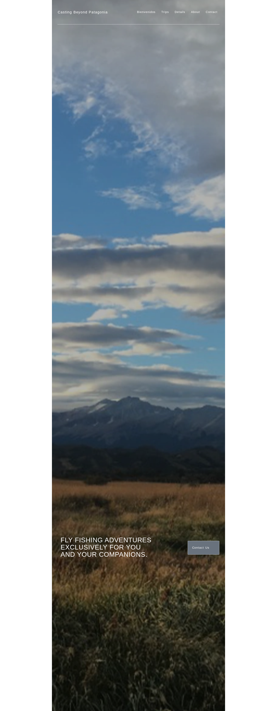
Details (180, 12)
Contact (212, 12)
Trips (165, 12)
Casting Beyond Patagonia (83, 12)
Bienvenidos (146, 12)
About (195, 12)
